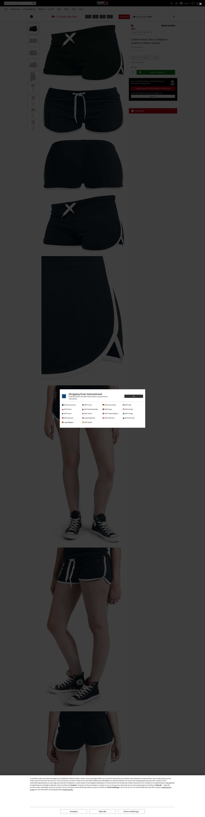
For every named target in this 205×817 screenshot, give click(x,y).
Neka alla (102, 811)
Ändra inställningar (131, 811)
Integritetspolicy (68, 790)
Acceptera (74, 811)
